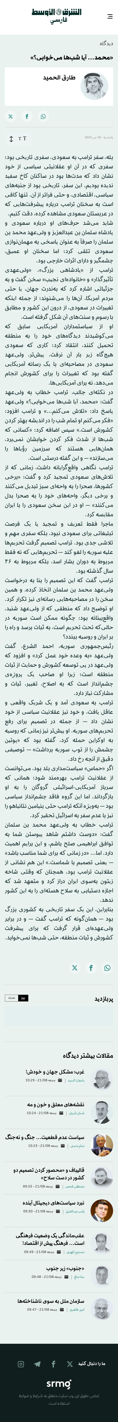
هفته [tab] (11, 992)
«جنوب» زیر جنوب (65, 1263)
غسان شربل (76, 1108)
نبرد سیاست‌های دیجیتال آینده (53, 1197)
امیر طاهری (77, 1304)
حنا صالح (79, 1272)
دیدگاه (106, 38)
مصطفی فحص (74, 1181)
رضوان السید (76, 1075)
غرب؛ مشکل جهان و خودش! (55, 1066)
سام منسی (77, 1141)
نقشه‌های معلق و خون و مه (55, 1099)
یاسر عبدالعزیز (75, 1206)
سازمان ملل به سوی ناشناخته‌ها (51, 1295)
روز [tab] (23, 992)
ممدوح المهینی (75, 1247)
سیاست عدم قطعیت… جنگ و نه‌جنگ (44, 1132)
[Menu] (112, 14)
